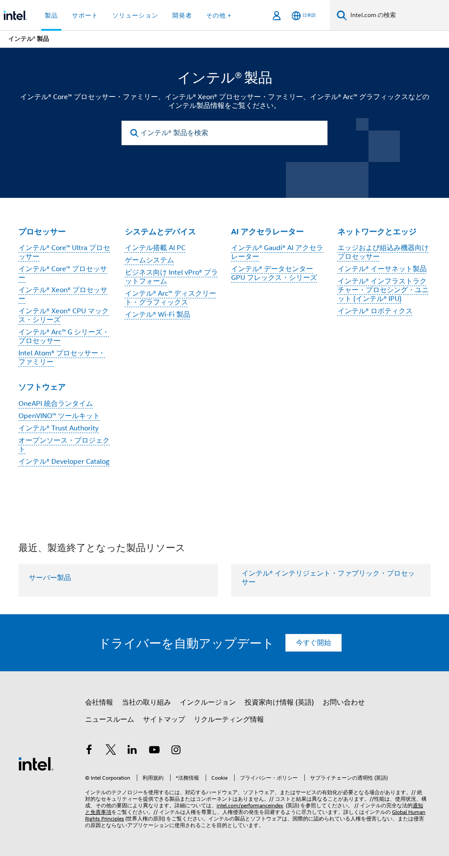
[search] (134, 133)
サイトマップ (164, 719)
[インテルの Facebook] (89, 751)
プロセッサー (42, 231)
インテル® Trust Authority (58, 428)
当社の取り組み (146, 702)
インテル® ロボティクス (375, 311)
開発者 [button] (182, 15)
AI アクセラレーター (267, 231)
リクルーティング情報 (229, 719)
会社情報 (99, 702)
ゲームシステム (149, 260)
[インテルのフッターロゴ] (35, 763)
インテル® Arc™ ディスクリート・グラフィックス (170, 298)
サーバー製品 (50, 577)
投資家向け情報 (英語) (279, 702)
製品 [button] (51, 15)
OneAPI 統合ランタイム (55, 403)
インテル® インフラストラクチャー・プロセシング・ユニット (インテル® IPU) (383, 290)
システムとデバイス (160, 231)
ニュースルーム (109, 719)
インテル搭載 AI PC (155, 248)
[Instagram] (175, 751)
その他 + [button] (219, 15)
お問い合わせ (344, 702)
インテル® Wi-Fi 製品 (157, 314)
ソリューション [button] (135, 15)
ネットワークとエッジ (377, 231)
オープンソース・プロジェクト (64, 445)
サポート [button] (85, 15)
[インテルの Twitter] (110, 751)
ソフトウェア (42, 387)
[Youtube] (154, 751)
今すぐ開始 (313, 642)
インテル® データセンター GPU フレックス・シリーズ (274, 273)
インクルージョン (208, 702)
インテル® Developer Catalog (64, 461)
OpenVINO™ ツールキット (59, 416)
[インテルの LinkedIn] (132, 751)
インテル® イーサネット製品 (382, 269)
